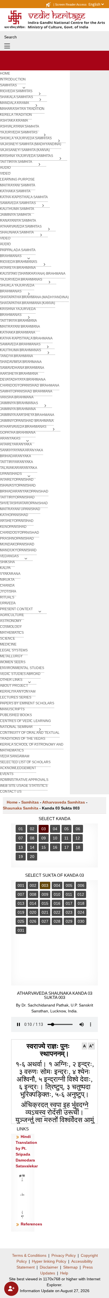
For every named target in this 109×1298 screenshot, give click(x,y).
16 (55, 847)
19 (20, 856)
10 (55, 838)
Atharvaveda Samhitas (63, 802)
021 (45, 912)
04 (55, 829)
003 (45, 885)
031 (21, 930)
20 (32, 856)
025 (21, 921)
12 (77, 838)
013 (21, 903)
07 (20, 838)
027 (45, 921)
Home (12, 802)
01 (20, 829)
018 (81, 903)
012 (80, 894)
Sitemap (70, 1267)
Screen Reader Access (71, 4)
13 (20, 847)
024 (81, 912)
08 (32, 838)
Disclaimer (49, 1267)
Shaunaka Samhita (20, 808)
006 (81, 885)
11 (66, 838)
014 (33, 903)
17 (66, 847)
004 (57, 885)
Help (64, 1273)
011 (69, 894)
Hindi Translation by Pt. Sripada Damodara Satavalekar (27, 1151)
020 (33, 912)
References (31, 1224)
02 (32, 829)
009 (45, 894)
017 (69, 903)
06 (78, 829)
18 (78, 847)
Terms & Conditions (29, 1255)
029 (69, 921)
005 (69, 885)
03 (43, 829)
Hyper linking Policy (49, 1261)
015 (45, 903)
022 (57, 912)
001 (21, 885)
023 (69, 912)
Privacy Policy (63, 1255)
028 (57, 921)
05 (66, 829)
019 (21, 912)
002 (33, 885)
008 (33, 894)
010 (57, 894)
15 (43, 847)
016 (57, 903)
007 (21, 894)
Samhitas (30, 802)
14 (32, 847)
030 (81, 921)
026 (33, 921)
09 (43, 838)
